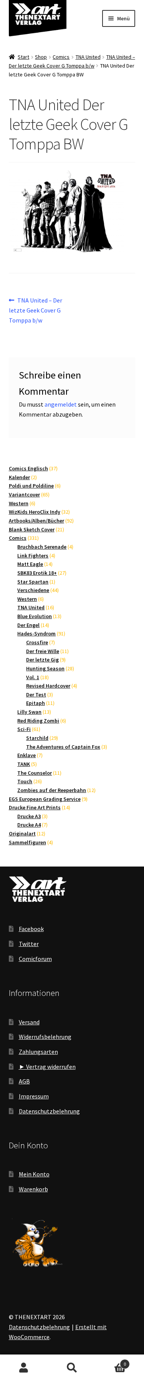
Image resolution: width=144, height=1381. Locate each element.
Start (23, 56)
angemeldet (61, 404)
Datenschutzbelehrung (49, 1111)
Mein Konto (34, 1174)
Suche (72, 1368)
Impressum (34, 1096)
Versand (29, 1022)
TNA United (88, 56)
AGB (24, 1081)
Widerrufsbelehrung (45, 1036)
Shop (41, 56)
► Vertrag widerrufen (47, 1066)
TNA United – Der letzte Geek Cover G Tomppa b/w (36, 310)
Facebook (31, 929)
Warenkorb (33, 1189)
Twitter (29, 944)
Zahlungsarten (38, 1051)
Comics (61, 56)
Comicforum (35, 959)
